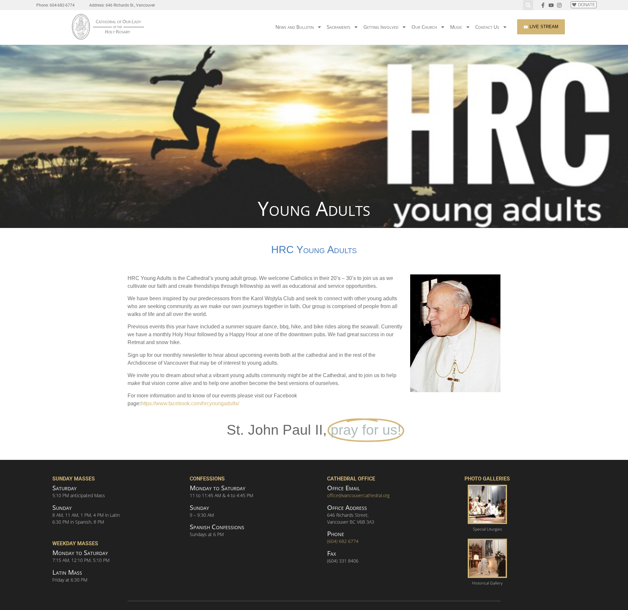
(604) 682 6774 (342, 541)
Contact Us (487, 27)
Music (456, 27)
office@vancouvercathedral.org (358, 495)
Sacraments (338, 27)
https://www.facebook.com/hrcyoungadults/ (190, 403)
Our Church (424, 27)
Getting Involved (380, 27)
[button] (528, 5)
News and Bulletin (294, 27)
